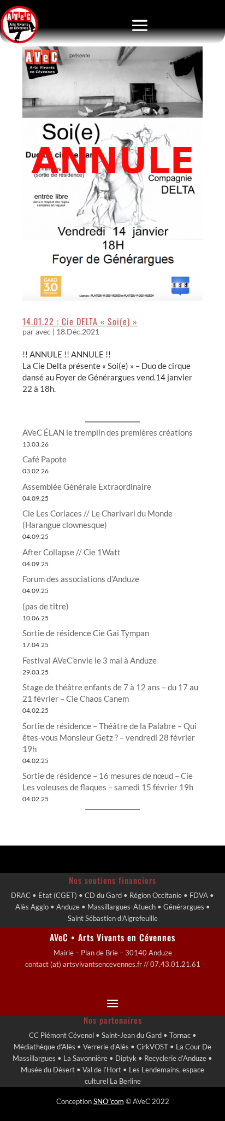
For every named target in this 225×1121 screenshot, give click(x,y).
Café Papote (44, 459)
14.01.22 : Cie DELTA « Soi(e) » (80, 321)
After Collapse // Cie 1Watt (71, 552)
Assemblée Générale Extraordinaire (86, 486)
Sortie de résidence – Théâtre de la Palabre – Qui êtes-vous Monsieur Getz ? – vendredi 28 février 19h (109, 737)
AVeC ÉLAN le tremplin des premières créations (107, 432)
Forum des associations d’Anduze (80, 579)
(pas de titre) (45, 606)
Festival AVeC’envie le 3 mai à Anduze (89, 660)
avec (43, 331)
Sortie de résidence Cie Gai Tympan (85, 633)
